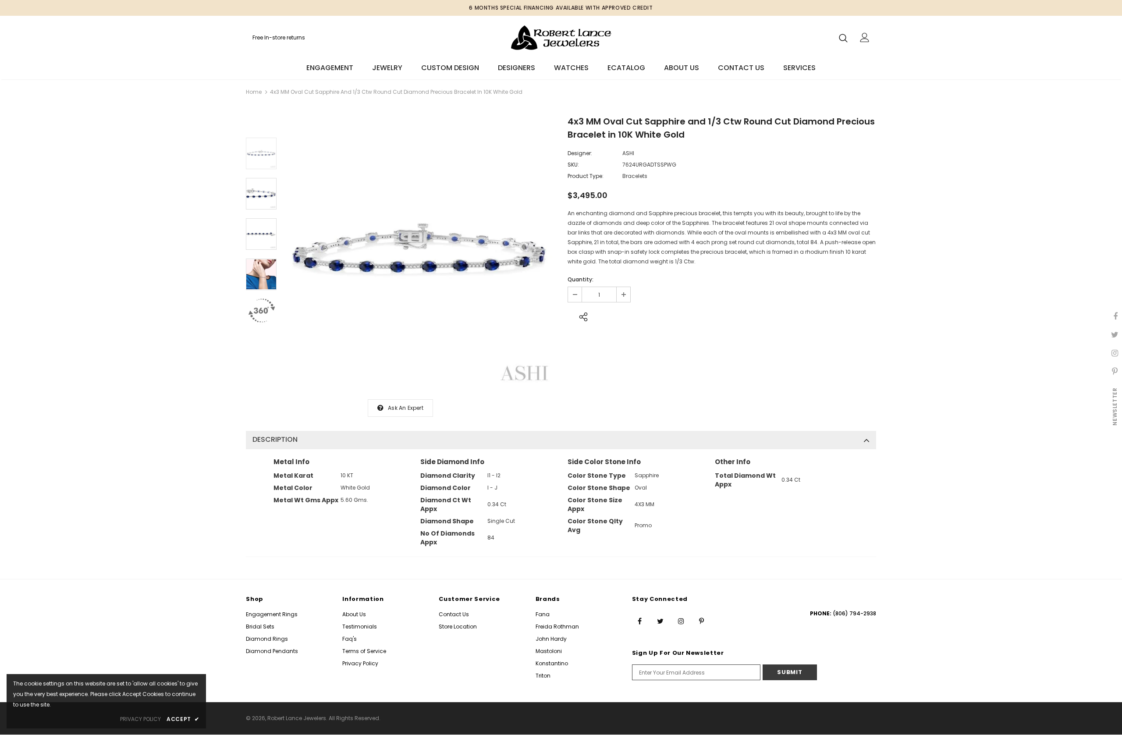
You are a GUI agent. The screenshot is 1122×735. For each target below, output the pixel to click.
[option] (419, 252)
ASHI (628, 153)
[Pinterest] (702, 621)
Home (254, 92)
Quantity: (580, 279)
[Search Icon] (843, 37)
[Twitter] (660, 621)
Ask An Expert (405, 408)
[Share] (581, 315)
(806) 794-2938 (854, 613)
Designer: (580, 153)
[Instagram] (681, 621)
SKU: (573, 164)
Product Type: (586, 176)
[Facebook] (640, 621)
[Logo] (560, 37)
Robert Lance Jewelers (296, 718)
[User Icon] (865, 37)
